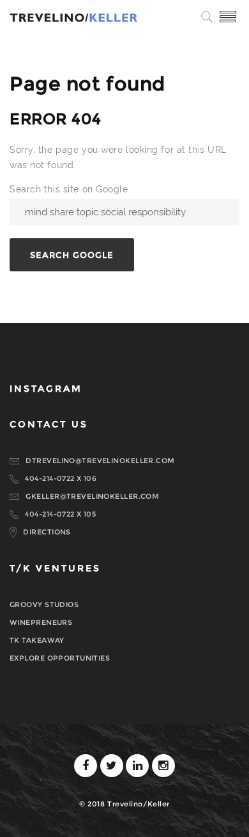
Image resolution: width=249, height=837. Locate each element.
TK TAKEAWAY (37, 640)
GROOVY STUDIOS (44, 604)
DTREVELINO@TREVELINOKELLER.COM (100, 460)
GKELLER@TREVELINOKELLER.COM (92, 496)
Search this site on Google (69, 189)
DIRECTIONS (46, 531)
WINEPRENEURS (41, 622)
